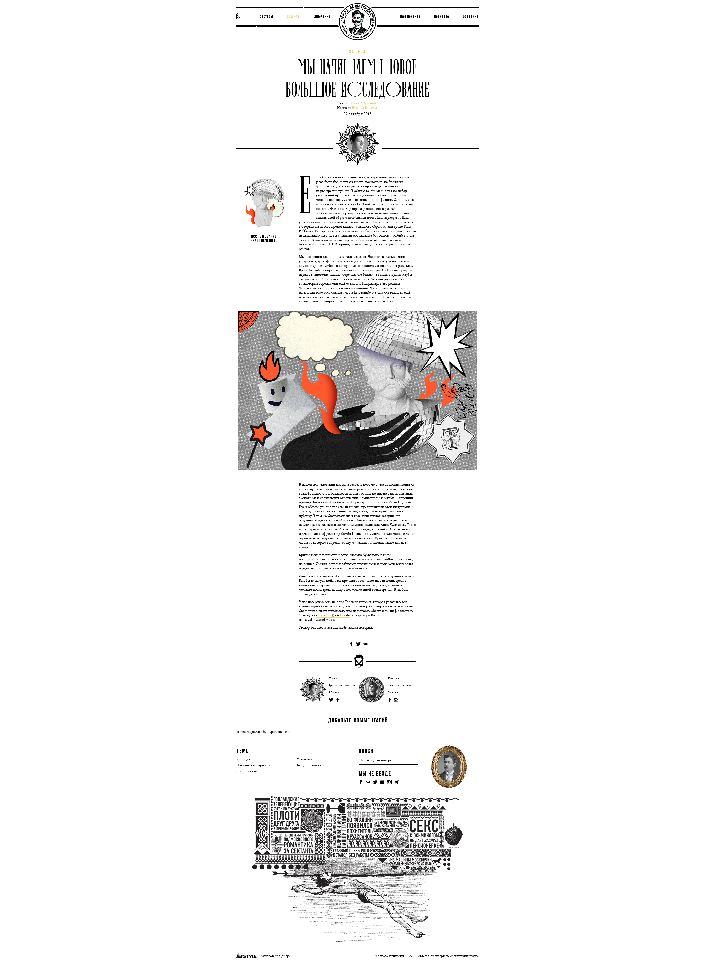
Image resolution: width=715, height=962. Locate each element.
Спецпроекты (247, 771)
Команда (243, 759)
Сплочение (321, 16)
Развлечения (264, 241)
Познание (441, 16)
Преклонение (409, 16)
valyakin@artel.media (319, 619)
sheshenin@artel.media (333, 615)
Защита (293, 16)
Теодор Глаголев (308, 765)
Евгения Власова (399, 685)
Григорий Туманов (342, 685)
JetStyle (286, 956)
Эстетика (471, 16)
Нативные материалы (253, 765)
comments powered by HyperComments (263, 732)
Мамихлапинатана (464, 956)
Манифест (304, 759)
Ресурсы (266, 16)
